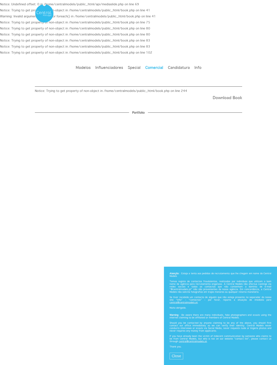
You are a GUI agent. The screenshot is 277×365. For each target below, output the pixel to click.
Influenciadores (109, 68)
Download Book (227, 98)
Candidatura (179, 68)
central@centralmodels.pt (184, 303)
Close (176, 356)
